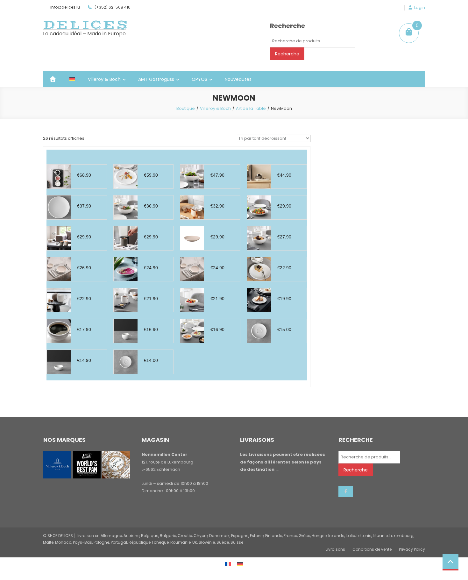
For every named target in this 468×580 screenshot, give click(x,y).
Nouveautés (238, 79)
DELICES (86, 25)
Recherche (287, 54)
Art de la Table (251, 108)
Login (419, 8)
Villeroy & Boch (104, 79)
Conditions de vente (372, 549)
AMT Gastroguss (156, 79)
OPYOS (199, 79)
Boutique (185, 108)
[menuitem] (72, 79)
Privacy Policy (412, 549)
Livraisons (335, 549)
